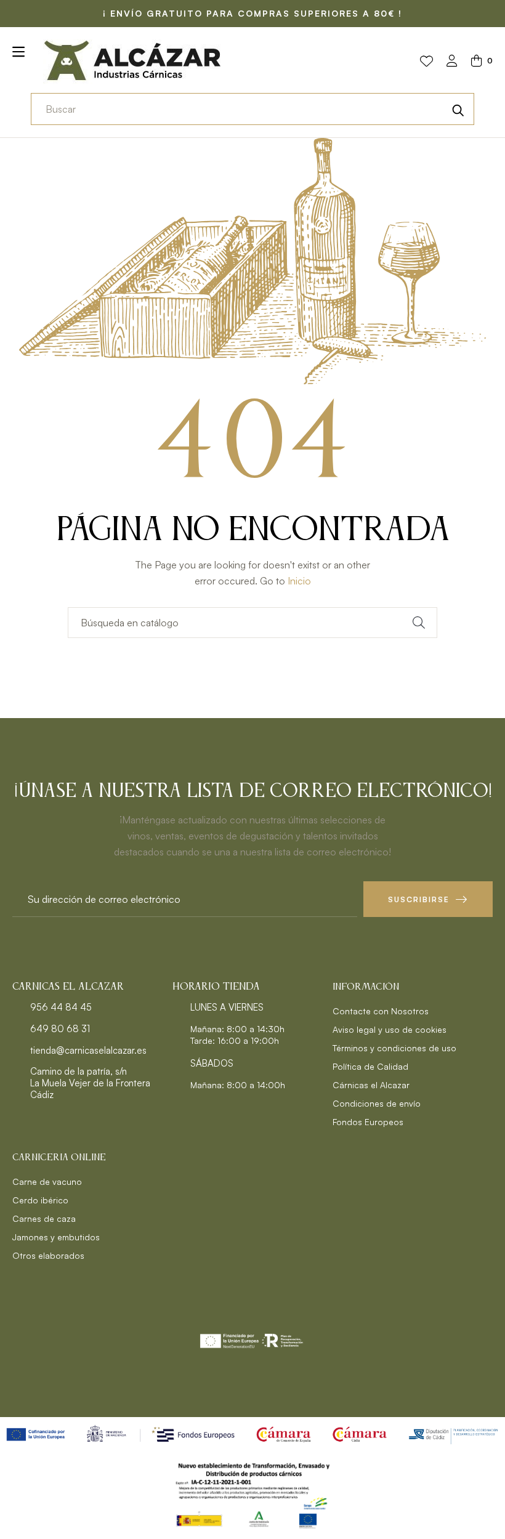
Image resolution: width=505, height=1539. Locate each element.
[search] (458, 109)
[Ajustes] (452, 62)
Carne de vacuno (47, 1181)
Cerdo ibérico (40, 1200)
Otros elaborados (48, 1255)
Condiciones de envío (377, 1103)
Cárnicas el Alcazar (371, 1085)
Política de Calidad (370, 1066)
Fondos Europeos (368, 1122)
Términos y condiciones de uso (394, 1048)
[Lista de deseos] (426, 61)
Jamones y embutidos (56, 1237)
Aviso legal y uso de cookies (389, 1029)
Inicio (299, 581)
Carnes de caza (44, 1218)
